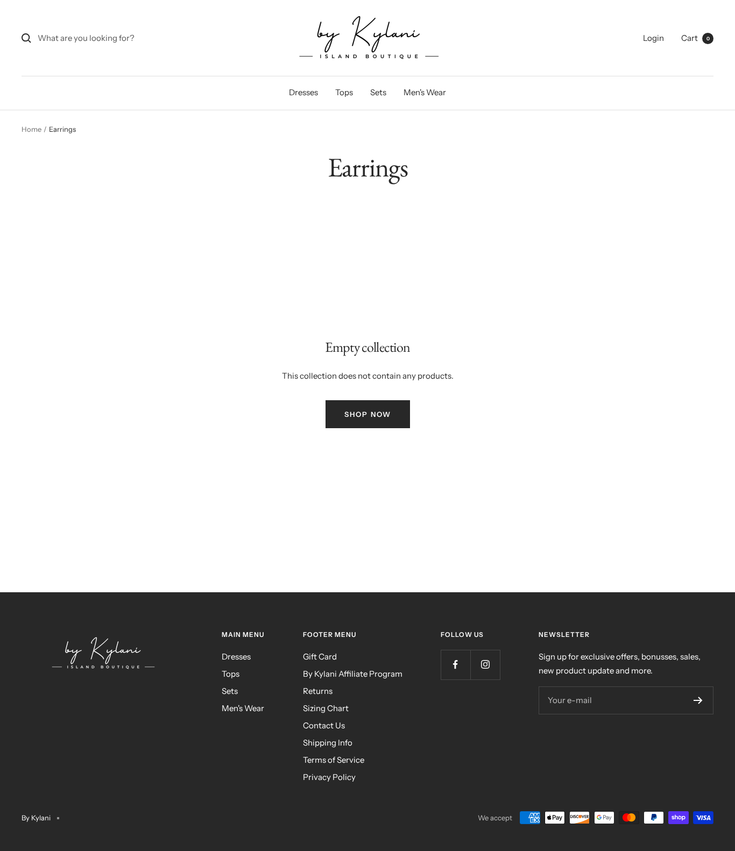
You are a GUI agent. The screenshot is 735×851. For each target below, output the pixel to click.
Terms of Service (333, 760)
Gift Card (320, 656)
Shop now (367, 414)
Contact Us (324, 725)
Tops (344, 92)
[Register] (698, 700)
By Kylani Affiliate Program (352, 674)
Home (31, 129)
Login (653, 38)
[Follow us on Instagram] (485, 664)
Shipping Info (327, 742)
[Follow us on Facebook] (455, 664)
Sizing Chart (326, 708)
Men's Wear (425, 92)
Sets (378, 92)
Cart (695, 38)
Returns (318, 691)
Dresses (303, 92)
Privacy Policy (329, 777)
